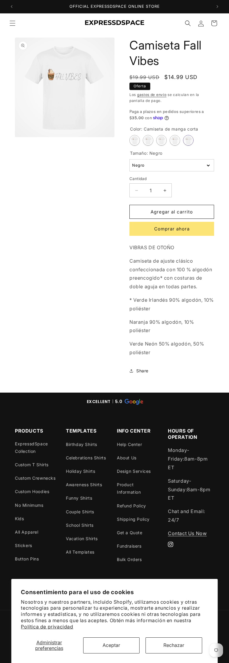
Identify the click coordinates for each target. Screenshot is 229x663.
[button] (12, 23)
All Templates (80, 551)
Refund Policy (131, 505)
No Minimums (29, 505)
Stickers (23, 545)
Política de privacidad (47, 627)
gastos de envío (152, 94)
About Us (127, 457)
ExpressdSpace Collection (31, 447)
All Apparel (26, 532)
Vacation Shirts (82, 538)
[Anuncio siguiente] (217, 6)
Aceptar (111, 645)
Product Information (129, 488)
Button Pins (27, 558)
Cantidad (138, 178)
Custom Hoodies (32, 491)
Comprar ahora (172, 229)
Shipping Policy (133, 519)
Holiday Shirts (80, 471)
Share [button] (142, 370)
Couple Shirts (80, 511)
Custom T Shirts (32, 464)
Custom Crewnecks (35, 478)
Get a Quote (130, 532)
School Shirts (80, 525)
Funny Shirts (79, 498)
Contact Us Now (187, 533)
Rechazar (173, 645)
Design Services (134, 471)
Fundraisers (129, 546)
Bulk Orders (129, 559)
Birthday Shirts (81, 444)
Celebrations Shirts (86, 457)
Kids (19, 518)
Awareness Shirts (84, 484)
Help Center (129, 444)
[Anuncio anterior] (11, 6)
